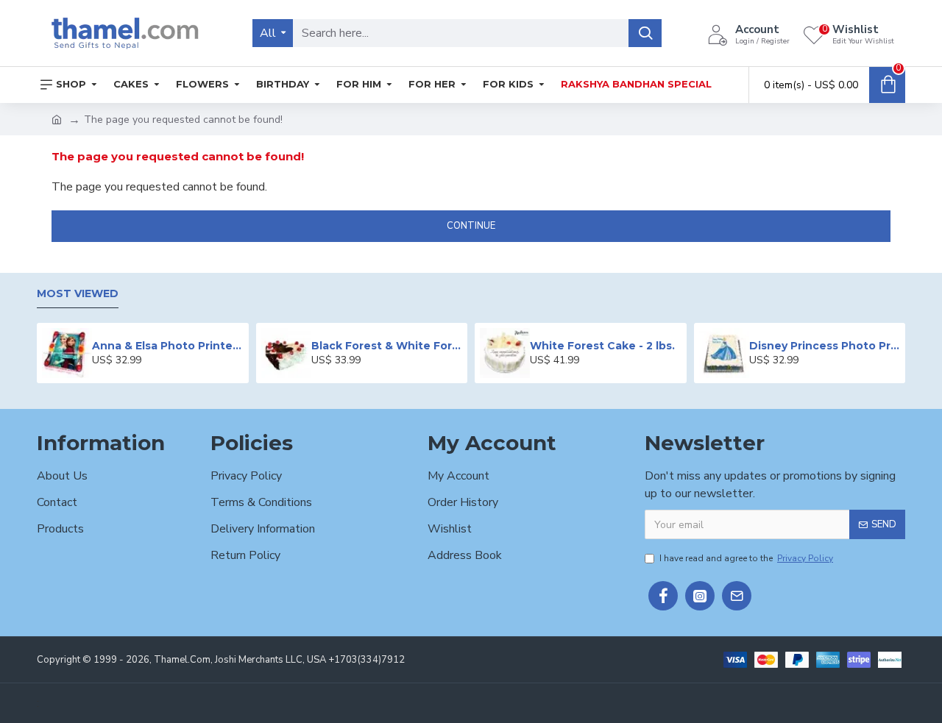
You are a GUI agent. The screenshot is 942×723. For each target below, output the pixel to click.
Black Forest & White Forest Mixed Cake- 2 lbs (386, 345)
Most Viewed (77, 294)
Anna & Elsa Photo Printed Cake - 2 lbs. (167, 345)
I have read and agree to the (746, 558)
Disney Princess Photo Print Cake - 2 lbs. (824, 345)
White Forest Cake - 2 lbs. (602, 345)
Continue (471, 225)
